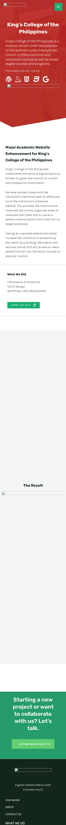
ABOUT (10, 807)
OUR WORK (13, 800)
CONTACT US (13, 814)
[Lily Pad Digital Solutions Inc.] (15, 7)
